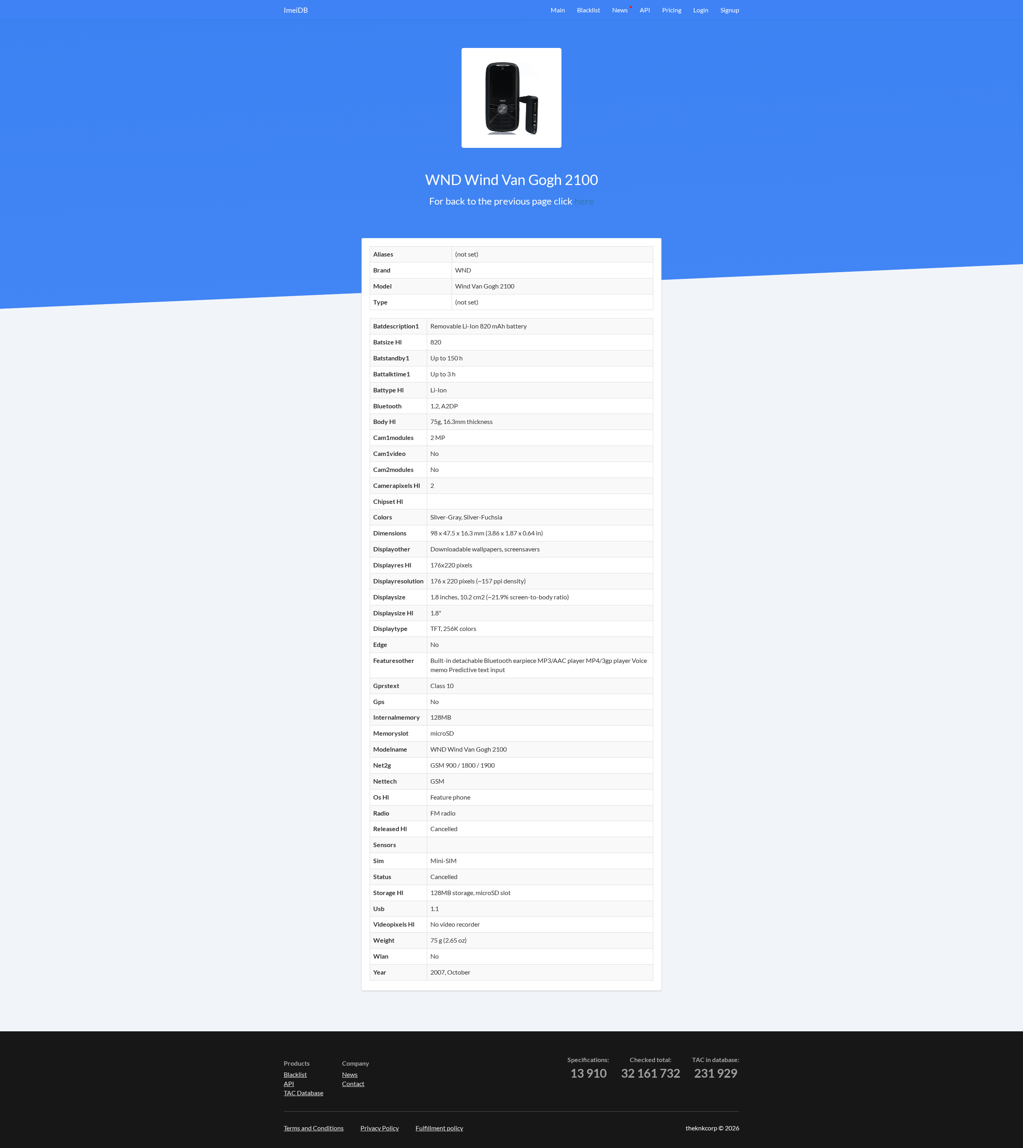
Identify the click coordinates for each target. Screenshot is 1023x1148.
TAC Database (303, 1092)
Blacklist (588, 10)
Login (701, 10)
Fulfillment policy (439, 1128)
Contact (353, 1083)
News (620, 10)
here (584, 201)
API (645, 10)
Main (558, 10)
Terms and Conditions (314, 1128)
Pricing (671, 10)
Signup (729, 10)
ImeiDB (296, 10)
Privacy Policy (379, 1128)
